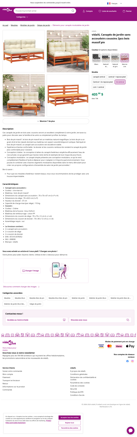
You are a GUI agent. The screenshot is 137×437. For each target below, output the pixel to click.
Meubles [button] (7, 298)
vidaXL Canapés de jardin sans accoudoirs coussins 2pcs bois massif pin (111, 38)
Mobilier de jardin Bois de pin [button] (121, 298)
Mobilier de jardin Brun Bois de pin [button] (15, 304)
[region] (43, 423)
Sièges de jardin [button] (35, 304)
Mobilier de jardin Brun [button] (97, 298)
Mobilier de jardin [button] (78, 298)
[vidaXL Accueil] (7, 9)
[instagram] (132, 361)
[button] (96, 61)
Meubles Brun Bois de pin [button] (58, 298)
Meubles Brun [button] (20, 298)
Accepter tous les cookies (70, 417)
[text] (97, 95)
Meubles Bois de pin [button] (37, 298)
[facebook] (127, 361)
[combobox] (45, 10)
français (114, 3)
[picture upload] (59, 270)
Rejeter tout (69, 423)
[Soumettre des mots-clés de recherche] (73, 10)
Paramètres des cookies (80, 383)
